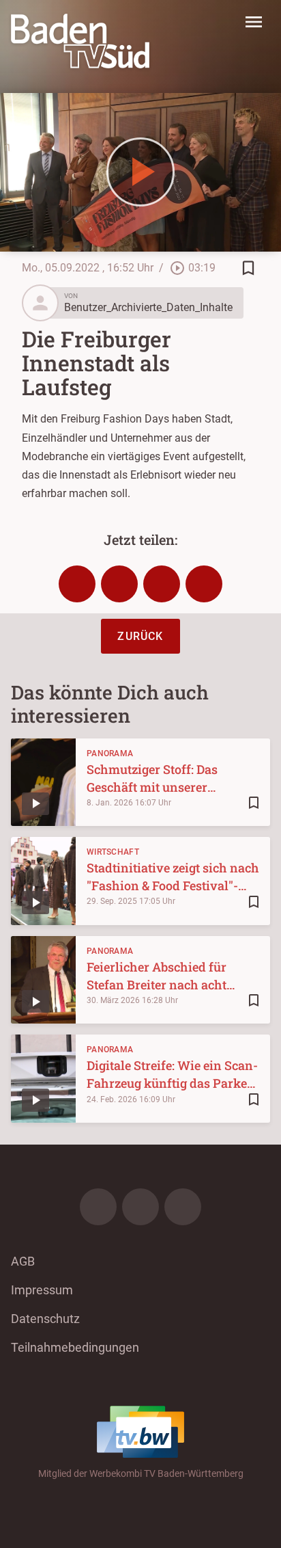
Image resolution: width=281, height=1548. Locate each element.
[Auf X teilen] (119, 583)
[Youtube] (182, 1206)
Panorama (110, 753)
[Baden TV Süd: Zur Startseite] (80, 41)
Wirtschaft (113, 852)
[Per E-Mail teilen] (204, 583)
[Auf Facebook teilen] (77, 583)
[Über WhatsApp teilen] (161, 583)
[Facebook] (98, 1206)
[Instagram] (140, 1206)
